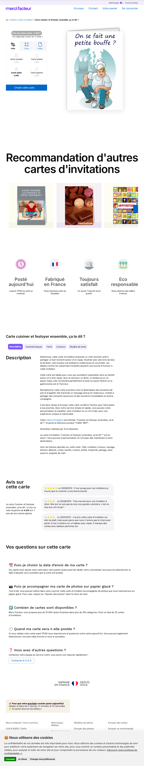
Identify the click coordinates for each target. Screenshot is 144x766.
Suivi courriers (30, 722)
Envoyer (79, 8)
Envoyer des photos (84, 728)
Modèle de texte (78, 346)
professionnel (131, 2)
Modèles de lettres (83, 722)
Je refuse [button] (22, 759)
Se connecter (130, 8)
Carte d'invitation (25, 20)
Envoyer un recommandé (120, 728)
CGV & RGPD (12, 728)
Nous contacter (13, 722)
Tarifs (49, 346)
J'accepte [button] (10, 759)
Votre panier (110, 8)
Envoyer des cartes (117, 722)
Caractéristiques (34, 346)
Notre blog (56, 722)
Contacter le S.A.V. (21, 660)
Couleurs (61, 346)
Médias (55, 725)
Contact (93, 8)
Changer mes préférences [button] (42, 759)
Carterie (13, 20)
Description (15, 346)
